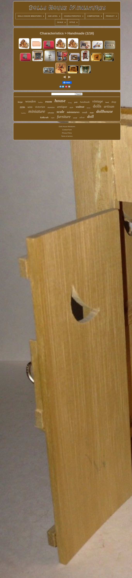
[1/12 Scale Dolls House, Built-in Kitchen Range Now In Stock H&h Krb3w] (38, 61)
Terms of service (67, 136)
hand (107, 102)
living (70, 102)
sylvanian (51, 113)
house (60, 100)
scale (60, 112)
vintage (97, 101)
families (23, 113)
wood (75, 118)
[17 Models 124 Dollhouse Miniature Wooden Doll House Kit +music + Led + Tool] (24, 49)
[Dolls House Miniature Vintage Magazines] (110, 49)
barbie (40, 102)
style (71, 107)
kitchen (88, 108)
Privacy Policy (67, 133)
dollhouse (104, 111)
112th (22, 107)
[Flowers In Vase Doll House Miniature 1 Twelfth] (61, 73)
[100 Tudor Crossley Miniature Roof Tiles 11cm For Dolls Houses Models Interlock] (36, 49)
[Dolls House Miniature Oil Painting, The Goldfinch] (96, 61)
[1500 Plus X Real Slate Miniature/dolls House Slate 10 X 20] (25, 61)
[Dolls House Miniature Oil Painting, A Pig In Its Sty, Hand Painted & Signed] (74, 61)
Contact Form (67, 130)
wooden (30, 101)
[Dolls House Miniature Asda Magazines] (98, 49)
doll (90, 116)
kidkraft (44, 117)
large (20, 102)
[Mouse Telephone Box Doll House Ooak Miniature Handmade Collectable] (85, 61)
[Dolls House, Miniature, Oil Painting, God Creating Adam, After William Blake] (73, 73)
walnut (80, 106)
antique (62, 106)
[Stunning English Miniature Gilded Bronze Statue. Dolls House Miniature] (50, 61)
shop (113, 102)
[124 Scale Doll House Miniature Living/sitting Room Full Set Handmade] (49, 73)
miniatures (73, 112)
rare (52, 118)
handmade (85, 102)
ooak (84, 112)
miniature (36, 111)
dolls (97, 106)
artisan (109, 106)
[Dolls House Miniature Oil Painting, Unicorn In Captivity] (85, 73)
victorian (40, 106)
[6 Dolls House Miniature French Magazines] (85, 49)
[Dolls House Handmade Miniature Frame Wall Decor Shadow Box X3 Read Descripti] (62, 61)
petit (75, 102)
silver (82, 117)
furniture (64, 116)
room (48, 101)
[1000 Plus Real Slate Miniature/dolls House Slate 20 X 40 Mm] (49, 49)
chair (92, 113)
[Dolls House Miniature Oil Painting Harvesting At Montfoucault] (108, 61)
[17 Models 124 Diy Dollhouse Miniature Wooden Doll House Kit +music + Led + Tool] (61, 49)
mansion (51, 107)
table (30, 107)
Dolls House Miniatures (67, 126)
